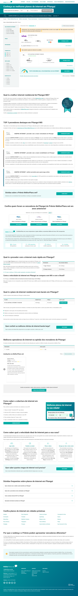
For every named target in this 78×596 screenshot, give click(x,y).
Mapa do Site (34, 575)
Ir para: (4, 19)
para (30, 25)
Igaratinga (41, 516)
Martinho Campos (25, 519)
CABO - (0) (8, 54)
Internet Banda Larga (10, 22)
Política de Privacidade (36, 570)
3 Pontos (8, 81)
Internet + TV (8, 64)
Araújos (5, 514)
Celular (28, 1)
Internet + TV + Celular (10, 70)
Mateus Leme (42, 519)
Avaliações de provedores (43, 19)
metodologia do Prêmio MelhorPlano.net (26, 128)
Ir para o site (66, 60)
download (46, 142)
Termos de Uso (34, 572)
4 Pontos (8, 82)
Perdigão (5, 524)
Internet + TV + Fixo (10, 69)
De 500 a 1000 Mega (10, 32)
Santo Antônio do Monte (44, 524)
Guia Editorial (23, 573)
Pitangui (19, 22)
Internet (23, 1)
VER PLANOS (18, 224)
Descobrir (64, 468)
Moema (59, 519)
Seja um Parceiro (46, 572)
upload (50, 142)
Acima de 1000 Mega (10, 33)
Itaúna (59, 516)
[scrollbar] (39, 369)
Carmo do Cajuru (43, 514)
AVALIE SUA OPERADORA (39, 390)
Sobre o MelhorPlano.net (26, 570)
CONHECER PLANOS (65, 133)
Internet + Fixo (9, 66)
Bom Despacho (24, 514)
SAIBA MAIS (64, 193)
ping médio (34, 176)
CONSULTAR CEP (16, 423)
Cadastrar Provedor (70, 1)
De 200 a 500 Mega (10, 30)
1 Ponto (7, 78)
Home (4, 22)
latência (70, 182)
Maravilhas (5, 519)
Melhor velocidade (23, 19)
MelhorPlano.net (39, 98)
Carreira (44, 570)
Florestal (23, 516)
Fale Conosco (34, 573)
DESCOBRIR (67, 71)
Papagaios (23, 521)
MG (16, 22)
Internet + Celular (9, 67)
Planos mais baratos (32, 19)
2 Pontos (8, 79)
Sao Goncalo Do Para (62, 524)
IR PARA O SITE (65, 41)
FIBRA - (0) (8, 52)
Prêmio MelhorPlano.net (13, 19)
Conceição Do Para (62, 514)
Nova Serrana (6, 521)
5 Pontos (8, 83)
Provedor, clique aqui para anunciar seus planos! (29, 75)
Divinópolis (5, 516)
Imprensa (23, 572)
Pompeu (23, 524)
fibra (24, 142)
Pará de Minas (42, 521)
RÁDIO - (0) (8, 55)
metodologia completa (12, 113)
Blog (33, 574)
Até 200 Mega (9, 29)
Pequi (59, 521)
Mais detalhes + (68, 45)
